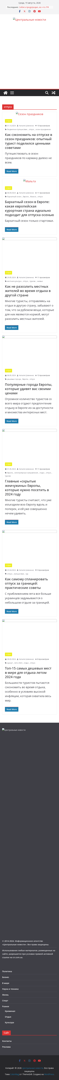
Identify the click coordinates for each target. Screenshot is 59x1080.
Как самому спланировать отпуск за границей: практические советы (26, 583)
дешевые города (14, 379)
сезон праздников (43, 129)
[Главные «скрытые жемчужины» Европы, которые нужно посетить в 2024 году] (29, 444)
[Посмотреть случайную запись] (53, 92)
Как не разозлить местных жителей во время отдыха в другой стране (28, 290)
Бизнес (5, 977)
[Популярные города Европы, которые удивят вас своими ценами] (29, 350)
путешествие (19, 574)
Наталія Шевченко (26, 126)
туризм (32, 281)
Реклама (6, 1047)
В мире (5, 983)
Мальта (33, 196)
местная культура (14, 281)
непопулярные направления (26, 473)
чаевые (40, 281)
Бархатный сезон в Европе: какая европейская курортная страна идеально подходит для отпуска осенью (29, 208)
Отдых (8, 121)
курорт (10, 663)
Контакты (7, 1041)
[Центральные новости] (5, 92)
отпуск (31, 129)
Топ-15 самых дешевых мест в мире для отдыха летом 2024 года (28, 672)
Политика (7, 971)
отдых (42, 473)
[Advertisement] (29, 58)
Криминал (10, 1011)
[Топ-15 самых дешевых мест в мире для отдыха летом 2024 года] (29, 634)
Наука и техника (10, 989)
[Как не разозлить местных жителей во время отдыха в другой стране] (29, 252)
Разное (5, 1006)
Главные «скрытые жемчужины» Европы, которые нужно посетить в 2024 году (27, 487)
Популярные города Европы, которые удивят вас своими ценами (28, 388)
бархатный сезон (14, 196)
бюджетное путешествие (17, 129)
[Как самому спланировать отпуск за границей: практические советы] (29, 545)
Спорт (5, 1000)
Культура (9, 1022)
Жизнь (5, 994)
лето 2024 (18, 663)
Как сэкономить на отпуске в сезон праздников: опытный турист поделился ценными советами (28, 141)
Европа (26, 196)
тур (27, 574)
